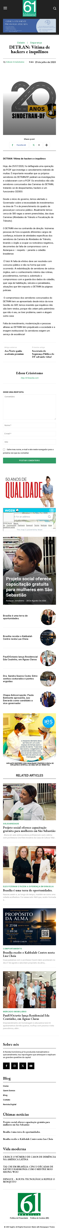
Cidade (21, 43)
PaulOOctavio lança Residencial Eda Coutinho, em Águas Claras (20, 658)
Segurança (36, 43)
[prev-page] (45, 542)
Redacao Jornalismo (15, 601)
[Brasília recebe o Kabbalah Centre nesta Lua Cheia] (48, 638)
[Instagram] (14, 1066)
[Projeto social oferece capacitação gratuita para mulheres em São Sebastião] (29, 571)
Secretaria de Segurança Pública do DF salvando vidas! (43, 353)
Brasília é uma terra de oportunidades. (15, 617)
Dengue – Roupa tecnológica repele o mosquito (29, 1180)
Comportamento (12, 949)
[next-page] (51, 542)
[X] (22, 1066)
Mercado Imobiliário (14, 1012)
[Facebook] (6, 1066)
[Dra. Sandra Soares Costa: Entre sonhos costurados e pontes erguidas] (48, 679)
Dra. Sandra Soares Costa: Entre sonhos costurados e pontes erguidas (20, 679)
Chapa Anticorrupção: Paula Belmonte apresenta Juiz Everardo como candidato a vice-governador (18, 699)
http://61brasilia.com (29, 378)
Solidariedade (11, 824)
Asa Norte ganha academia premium (14, 352)
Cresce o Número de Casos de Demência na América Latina (29, 1158)
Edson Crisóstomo (15, 62)
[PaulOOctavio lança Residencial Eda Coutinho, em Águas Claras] (48, 658)
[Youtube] (31, 1066)
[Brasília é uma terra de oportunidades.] (48, 617)
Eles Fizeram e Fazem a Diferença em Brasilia (28, 886)
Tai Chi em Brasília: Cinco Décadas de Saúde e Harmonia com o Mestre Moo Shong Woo (28, 1169)
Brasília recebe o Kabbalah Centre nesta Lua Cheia (17, 637)
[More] (46, 145)
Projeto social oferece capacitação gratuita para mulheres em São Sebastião (29, 587)
